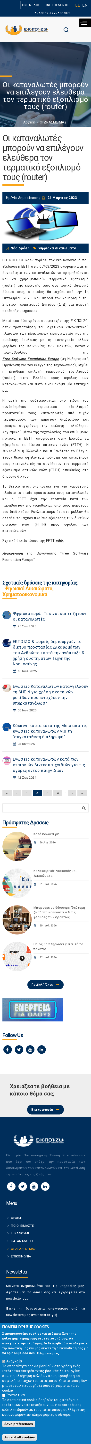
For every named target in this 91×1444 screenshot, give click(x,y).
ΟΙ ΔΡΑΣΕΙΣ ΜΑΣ (53, 122)
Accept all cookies (19, 1437)
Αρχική (29, 122)
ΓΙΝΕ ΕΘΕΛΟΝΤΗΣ (57, 5)
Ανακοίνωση (12, 553)
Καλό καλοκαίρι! (46, 834)
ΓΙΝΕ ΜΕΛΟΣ (31, 5)
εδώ (59, 541)
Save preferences (18, 1424)
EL (77, 5)
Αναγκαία (14, 1361)
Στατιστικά (15, 1395)
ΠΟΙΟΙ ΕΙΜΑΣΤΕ (22, 1225)
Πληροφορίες (48, 1353)
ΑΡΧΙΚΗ (16, 1218)
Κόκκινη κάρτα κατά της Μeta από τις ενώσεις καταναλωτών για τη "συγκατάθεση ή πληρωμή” (50, 731)
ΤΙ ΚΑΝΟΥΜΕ (20, 1233)
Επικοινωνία (42, 1110)
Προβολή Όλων (43, 984)
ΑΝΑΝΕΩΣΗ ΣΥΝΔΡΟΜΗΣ (52, 13)
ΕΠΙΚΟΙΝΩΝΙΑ (21, 1256)
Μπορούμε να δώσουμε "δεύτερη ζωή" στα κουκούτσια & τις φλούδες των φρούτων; (59, 912)
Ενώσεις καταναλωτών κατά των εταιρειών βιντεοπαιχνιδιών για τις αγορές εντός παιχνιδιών (49, 765)
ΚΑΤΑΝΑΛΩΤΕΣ (22, 1241)
